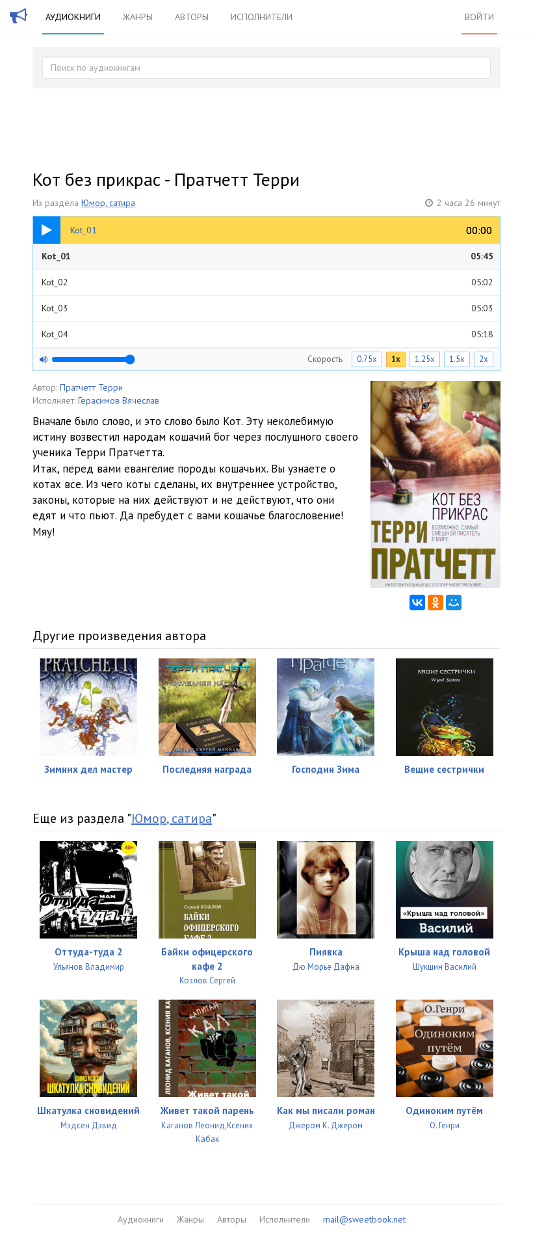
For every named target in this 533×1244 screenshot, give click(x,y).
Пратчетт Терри (91, 387)
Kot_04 (267, 334)
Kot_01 (267, 256)
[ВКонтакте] (417, 602)
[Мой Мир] (454, 602)
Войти (479, 17)
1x (395, 359)
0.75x (367, 359)
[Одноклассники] (435, 602)
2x (483, 359)
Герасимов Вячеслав (118, 400)
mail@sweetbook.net (364, 1219)
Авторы (192, 17)
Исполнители (261, 17)
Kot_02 (267, 282)
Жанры (138, 17)
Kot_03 (267, 308)
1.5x (457, 359)
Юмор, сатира (108, 203)
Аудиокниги (73, 17)
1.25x (425, 359)
